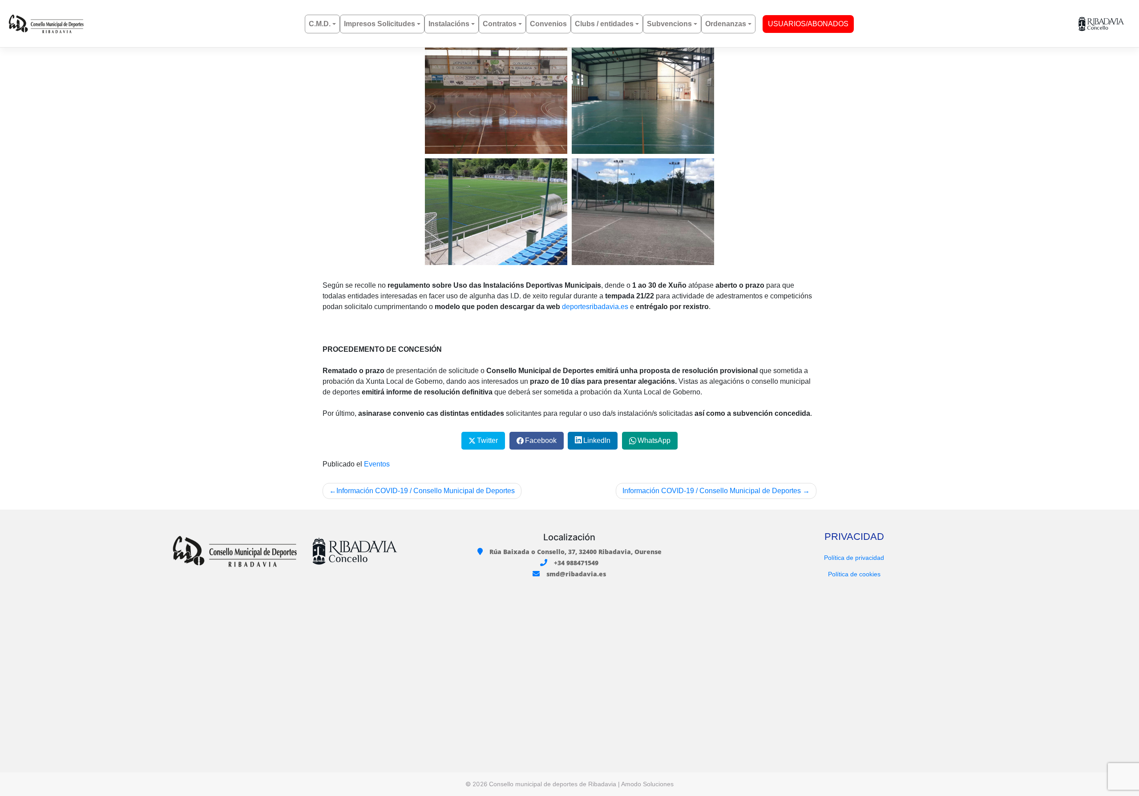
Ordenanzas (725, 24)
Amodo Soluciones (647, 784)
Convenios (548, 24)
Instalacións (448, 24)
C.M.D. (320, 24)
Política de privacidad (854, 557)
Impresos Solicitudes (379, 24)
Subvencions (669, 24)
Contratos (500, 24)
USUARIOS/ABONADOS (808, 24)
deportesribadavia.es (595, 306)
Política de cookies (854, 574)
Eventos (377, 464)
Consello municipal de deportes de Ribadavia (552, 784)
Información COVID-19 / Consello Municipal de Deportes (425, 490)
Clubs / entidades (604, 24)
